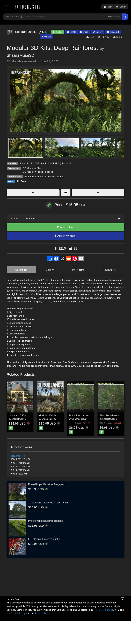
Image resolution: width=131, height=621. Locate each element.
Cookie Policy (18, 613)
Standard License (34, 176)
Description (21, 269)
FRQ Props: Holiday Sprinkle (44, 539)
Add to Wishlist (66, 235)
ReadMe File (18, 455)
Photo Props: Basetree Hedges (45, 520)
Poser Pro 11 (26, 163)
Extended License (54, 176)
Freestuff (114, 32)
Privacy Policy (42, 613)
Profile (72, 32)
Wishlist (47, 36)
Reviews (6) (109, 269)
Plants (40, 168)
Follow (58, 32)
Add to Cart (67, 227)
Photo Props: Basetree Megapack (47, 484)
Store (85, 32)
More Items (78, 269)
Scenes (49, 171)
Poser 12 (66, 163)
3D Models (29, 168)
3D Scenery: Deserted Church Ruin (48, 502)
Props (40, 171)
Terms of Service (104, 609)
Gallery (99, 32)
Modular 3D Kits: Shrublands (55, 415)
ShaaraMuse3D (20, 55)
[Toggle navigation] (7, 7)
